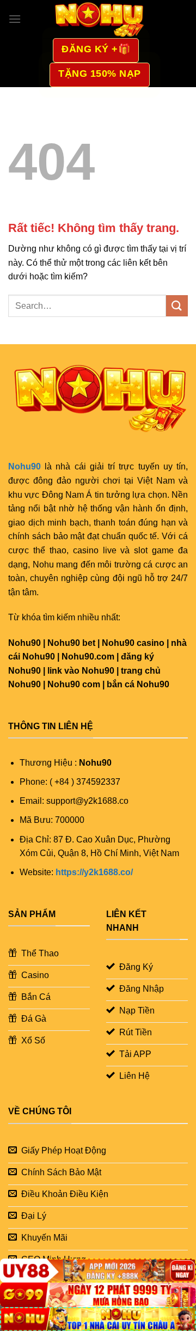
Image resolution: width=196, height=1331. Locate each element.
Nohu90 (24, 466)
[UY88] (98, 1271)
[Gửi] (177, 305)
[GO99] (98, 1295)
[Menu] (14, 18)
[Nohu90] (98, 19)
